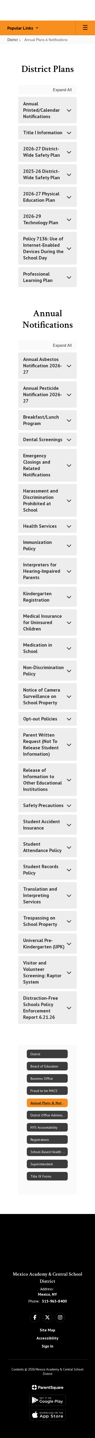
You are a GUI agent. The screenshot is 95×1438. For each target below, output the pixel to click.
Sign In (47, 1346)
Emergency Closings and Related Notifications (36, 465)
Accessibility (47, 1338)
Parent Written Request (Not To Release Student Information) (41, 744)
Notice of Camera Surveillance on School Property (41, 696)
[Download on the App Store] (47, 1414)
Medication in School (37, 648)
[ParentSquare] (48, 1387)
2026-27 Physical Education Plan (41, 197)
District (12, 39)
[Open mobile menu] (85, 28)
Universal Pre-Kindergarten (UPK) (44, 943)
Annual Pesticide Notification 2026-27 (42, 394)
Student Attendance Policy (42, 847)
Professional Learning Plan (38, 277)
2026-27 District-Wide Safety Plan (41, 152)
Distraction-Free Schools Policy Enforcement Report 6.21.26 (40, 1007)
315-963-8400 (54, 1301)
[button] (22, 28)
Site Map (47, 1329)
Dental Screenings (42, 439)
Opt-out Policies (40, 719)
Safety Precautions (43, 805)
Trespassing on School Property (40, 921)
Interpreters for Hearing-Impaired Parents (41, 571)
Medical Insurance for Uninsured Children (42, 622)
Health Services (40, 526)
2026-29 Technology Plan (40, 219)
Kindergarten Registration (37, 596)
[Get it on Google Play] (47, 1400)
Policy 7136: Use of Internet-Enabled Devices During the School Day (43, 248)
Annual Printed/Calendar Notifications (41, 110)
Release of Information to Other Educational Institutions (42, 779)
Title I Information (42, 132)
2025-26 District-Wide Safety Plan (41, 174)
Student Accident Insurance (41, 824)
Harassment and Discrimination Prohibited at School (40, 500)
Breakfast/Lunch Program (41, 420)
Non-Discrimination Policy (43, 670)
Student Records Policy (40, 869)
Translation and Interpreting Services (40, 895)
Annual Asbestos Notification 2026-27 (42, 365)
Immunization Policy (37, 545)
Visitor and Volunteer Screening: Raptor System (42, 972)
